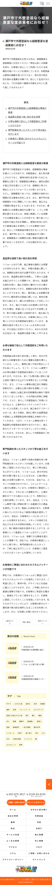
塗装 (8, 727)
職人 (33, 715)
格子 (27, 715)
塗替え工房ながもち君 (14, 715)
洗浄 (35, 704)
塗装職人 (30, 721)
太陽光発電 (17, 739)
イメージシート (24, 710)
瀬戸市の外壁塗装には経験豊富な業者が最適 (27, 110)
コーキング (28, 739)
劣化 (36, 733)
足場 (14, 710)
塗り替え (29, 733)
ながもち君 (18, 704)
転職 (14, 721)
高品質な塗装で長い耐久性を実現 (24, 116)
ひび (43, 733)
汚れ (8, 739)
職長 (40, 715)
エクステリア (38, 710)
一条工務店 (26, 727)
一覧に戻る (26, 622)
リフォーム (10, 733)
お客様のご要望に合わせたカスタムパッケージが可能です (27, 140)
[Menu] (48, 3)
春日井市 (37, 727)
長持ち (28, 704)
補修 (8, 710)
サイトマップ (39, 859)
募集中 (21, 721)
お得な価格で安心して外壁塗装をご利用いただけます (27, 123)
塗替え (39, 721)
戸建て (20, 733)
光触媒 (42, 704)
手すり (8, 704)
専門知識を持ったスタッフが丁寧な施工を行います (27, 131)
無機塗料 (16, 727)
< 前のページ (9, 622)
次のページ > (42, 622)
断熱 (20, 745)
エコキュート (11, 745)
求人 (8, 721)
